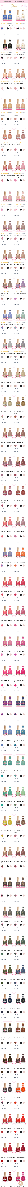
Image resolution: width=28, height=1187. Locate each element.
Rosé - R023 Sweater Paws (20, 353)
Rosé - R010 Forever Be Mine (7, 175)
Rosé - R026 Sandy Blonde (7, 411)
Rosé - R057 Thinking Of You (20, 861)
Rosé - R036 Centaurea (6, 562)
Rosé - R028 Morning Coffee (7, 442)
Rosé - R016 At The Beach (6, 264)
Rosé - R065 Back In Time (19, 979)
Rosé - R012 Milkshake (6, 206)
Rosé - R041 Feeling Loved (20, 620)
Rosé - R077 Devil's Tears (19, 1157)
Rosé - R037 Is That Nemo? (20, 562)
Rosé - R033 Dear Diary (19, 500)
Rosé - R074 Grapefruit (6, 1128)
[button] (25, 5)
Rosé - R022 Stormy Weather (7, 353)
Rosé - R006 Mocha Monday (5, 114)
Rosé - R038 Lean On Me (6, 591)
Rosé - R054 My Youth (6, 830)
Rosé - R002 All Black (6, 54)
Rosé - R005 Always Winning (18, 84)
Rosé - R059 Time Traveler (20, 892)
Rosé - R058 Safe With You (7, 892)
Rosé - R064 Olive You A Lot (7, 979)
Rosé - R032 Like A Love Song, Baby (6, 501)
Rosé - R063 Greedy (18, 950)
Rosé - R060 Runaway (6, 921)
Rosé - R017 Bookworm (19, 264)
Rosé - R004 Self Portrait (6, 83)
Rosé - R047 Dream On (19, 711)
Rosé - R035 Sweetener (19, 531)
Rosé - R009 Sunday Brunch (20, 144)
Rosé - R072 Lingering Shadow (6, 1098)
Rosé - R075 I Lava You (19, 1128)
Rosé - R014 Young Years (6, 235)
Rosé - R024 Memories (6, 382)
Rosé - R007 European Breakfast (19, 114)
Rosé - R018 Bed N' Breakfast (5, 294)
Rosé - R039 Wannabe (19, 591)
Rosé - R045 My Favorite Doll (19, 681)
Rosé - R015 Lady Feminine (20, 235)
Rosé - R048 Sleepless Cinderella (6, 740)
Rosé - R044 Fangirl (5, 680)
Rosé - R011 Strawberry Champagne (19, 176)
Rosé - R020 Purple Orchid (7, 324)
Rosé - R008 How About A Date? (7, 145)
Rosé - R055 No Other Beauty (19, 831)
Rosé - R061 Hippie (18, 921)
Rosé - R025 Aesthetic (19, 382)
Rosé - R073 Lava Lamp (19, 1097)
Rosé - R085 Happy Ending (7, 25)
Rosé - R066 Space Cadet (7, 1008)
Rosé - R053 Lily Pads (19, 801)
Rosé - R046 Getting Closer (7, 711)
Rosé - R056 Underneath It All (7, 862)
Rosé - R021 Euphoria (19, 324)
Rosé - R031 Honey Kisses (20, 471)
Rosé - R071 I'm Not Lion (19, 1068)
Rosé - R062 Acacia (5, 950)
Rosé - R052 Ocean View (6, 801)
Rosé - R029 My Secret (19, 442)
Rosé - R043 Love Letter (19, 651)
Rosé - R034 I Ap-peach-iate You (6, 532)
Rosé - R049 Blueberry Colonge (19, 740)
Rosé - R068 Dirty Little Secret (6, 1038)
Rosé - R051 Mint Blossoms (20, 771)
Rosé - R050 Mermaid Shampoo (6, 771)
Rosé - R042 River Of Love (7, 651)
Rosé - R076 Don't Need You (7, 1157)
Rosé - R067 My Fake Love (20, 1008)
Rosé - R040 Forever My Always (6, 621)
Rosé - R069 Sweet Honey (20, 1038)
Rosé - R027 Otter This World (19, 412)
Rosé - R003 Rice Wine (19, 54)
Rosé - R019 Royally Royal (20, 293)
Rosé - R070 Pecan (5, 1068)
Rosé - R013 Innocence (19, 206)
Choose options (6, 19)
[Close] (2, 5)
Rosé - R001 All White (19, 25)
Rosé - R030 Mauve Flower (7, 471)
